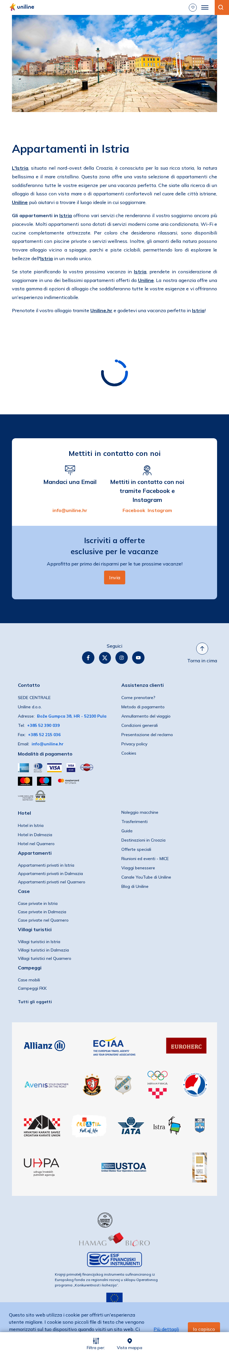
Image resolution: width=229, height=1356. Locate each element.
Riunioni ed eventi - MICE (145, 858)
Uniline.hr (101, 310)
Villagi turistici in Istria (39, 941)
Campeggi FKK (32, 988)
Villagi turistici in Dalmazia (43, 950)
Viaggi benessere (138, 868)
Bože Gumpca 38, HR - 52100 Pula (71, 716)
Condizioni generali (139, 725)
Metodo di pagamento (143, 707)
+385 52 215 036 (44, 734)
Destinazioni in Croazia (143, 840)
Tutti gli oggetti (35, 1001)
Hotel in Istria (31, 825)
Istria (65, 215)
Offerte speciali (136, 849)
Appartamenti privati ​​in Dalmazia (50, 873)
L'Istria (20, 168)
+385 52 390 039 (43, 725)
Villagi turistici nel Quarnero (44, 958)
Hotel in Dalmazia (35, 834)
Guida (126, 830)
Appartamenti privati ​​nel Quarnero (51, 882)
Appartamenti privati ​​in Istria (46, 865)
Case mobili (29, 980)
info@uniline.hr (69, 510)
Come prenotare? (138, 697)
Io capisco (204, 1329)
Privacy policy (134, 744)
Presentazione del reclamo (147, 734)
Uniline (20, 202)
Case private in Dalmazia (42, 911)
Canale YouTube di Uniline (146, 877)
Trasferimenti (134, 821)
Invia (114, 577)
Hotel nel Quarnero (36, 843)
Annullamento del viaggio (146, 716)
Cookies (128, 753)
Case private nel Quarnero (43, 920)
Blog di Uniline (134, 886)
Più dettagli (166, 1329)
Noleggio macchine (139, 812)
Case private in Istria (38, 903)
